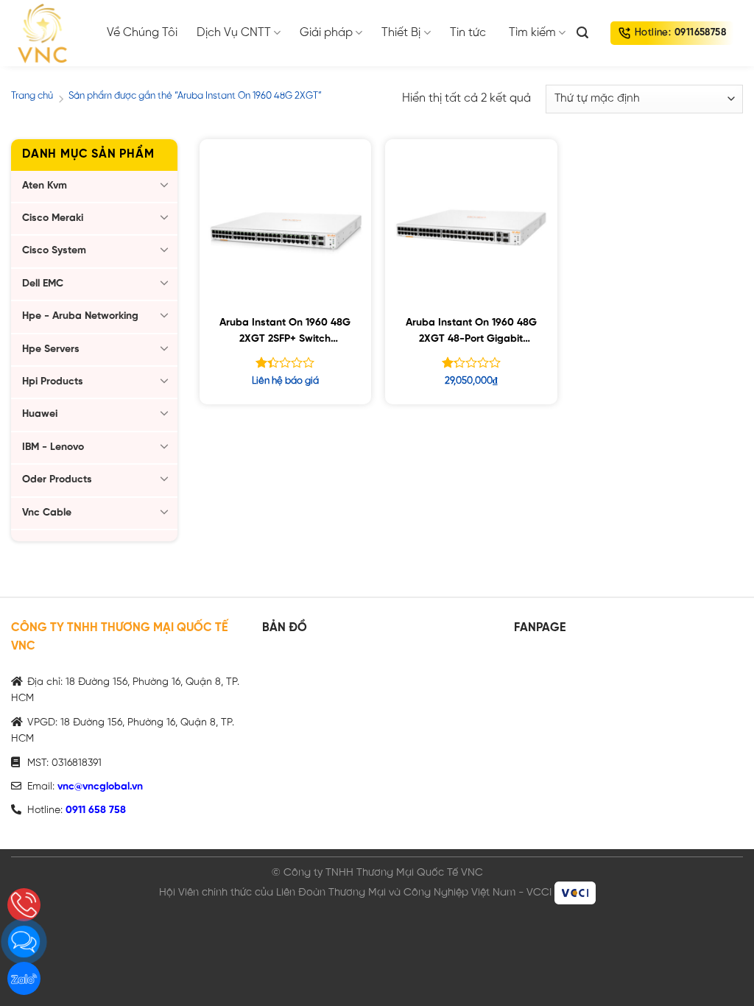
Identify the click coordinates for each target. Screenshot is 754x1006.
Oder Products (57, 479)
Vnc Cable (46, 512)
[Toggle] (164, 184)
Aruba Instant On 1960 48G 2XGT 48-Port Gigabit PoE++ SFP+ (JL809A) (471, 333)
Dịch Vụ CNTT (234, 33)
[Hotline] (23, 904)
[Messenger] (23, 941)
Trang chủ (32, 96)
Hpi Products (52, 381)
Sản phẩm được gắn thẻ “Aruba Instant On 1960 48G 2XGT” (195, 96)
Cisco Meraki (52, 218)
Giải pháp (326, 33)
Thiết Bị (400, 33)
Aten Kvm (44, 185)
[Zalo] (23, 978)
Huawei (39, 414)
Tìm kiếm (532, 33)
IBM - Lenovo (53, 447)
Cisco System (54, 250)
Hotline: (680, 33)
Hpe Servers (51, 349)
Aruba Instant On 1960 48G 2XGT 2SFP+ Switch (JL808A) (284, 333)
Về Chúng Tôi (142, 33)
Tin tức (468, 33)
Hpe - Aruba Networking (80, 316)
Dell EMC (42, 283)
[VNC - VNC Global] (48, 33)
